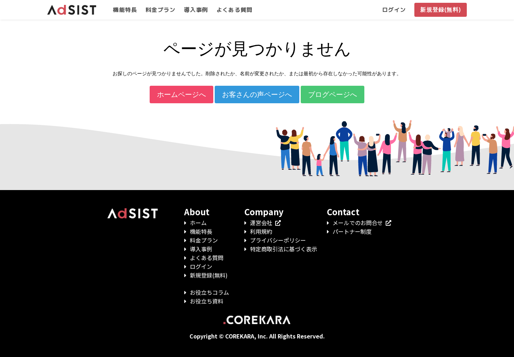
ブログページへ (332, 94)
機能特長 (201, 231)
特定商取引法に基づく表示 (283, 249)
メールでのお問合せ (358, 222)
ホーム (198, 222)
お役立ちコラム (209, 292)
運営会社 (261, 222)
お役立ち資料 (206, 301)
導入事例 (201, 249)
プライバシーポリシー (278, 240)
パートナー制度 (352, 231)
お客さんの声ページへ (257, 94)
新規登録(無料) (209, 275)
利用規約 (261, 231)
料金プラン (204, 240)
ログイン (201, 266)
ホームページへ (181, 94)
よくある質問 (206, 257)
